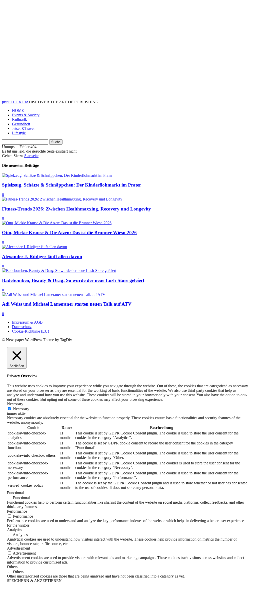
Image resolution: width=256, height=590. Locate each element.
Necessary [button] (15, 404)
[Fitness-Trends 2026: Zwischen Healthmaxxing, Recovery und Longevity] (62, 199)
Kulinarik (19, 119)
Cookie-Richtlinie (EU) (30, 331)
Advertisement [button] (18, 548)
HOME (18, 110)
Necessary (21, 409)
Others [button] (12, 567)
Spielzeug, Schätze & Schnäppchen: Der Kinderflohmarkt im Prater (71, 185)
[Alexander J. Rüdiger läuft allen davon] (34, 247)
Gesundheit (21, 124)
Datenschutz (22, 327)
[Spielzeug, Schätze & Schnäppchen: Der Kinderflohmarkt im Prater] (57, 175)
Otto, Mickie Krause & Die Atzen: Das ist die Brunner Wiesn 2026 (69, 232)
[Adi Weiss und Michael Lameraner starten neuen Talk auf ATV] (54, 294)
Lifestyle (19, 133)
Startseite (31, 156)
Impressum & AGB (27, 322)
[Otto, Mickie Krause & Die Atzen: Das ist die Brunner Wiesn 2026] (57, 223)
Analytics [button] (14, 530)
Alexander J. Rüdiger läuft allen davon (42, 256)
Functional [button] (15, 493)
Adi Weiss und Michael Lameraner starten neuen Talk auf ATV (67, 304)
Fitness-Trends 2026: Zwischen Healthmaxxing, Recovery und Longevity (76, 208)
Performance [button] (17, 511)
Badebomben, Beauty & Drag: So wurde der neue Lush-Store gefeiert (73, 280)
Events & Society (26, 115)
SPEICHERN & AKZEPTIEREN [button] (34, 581)
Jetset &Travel (23, 128)
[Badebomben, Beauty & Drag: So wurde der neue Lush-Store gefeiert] (59, 270)
